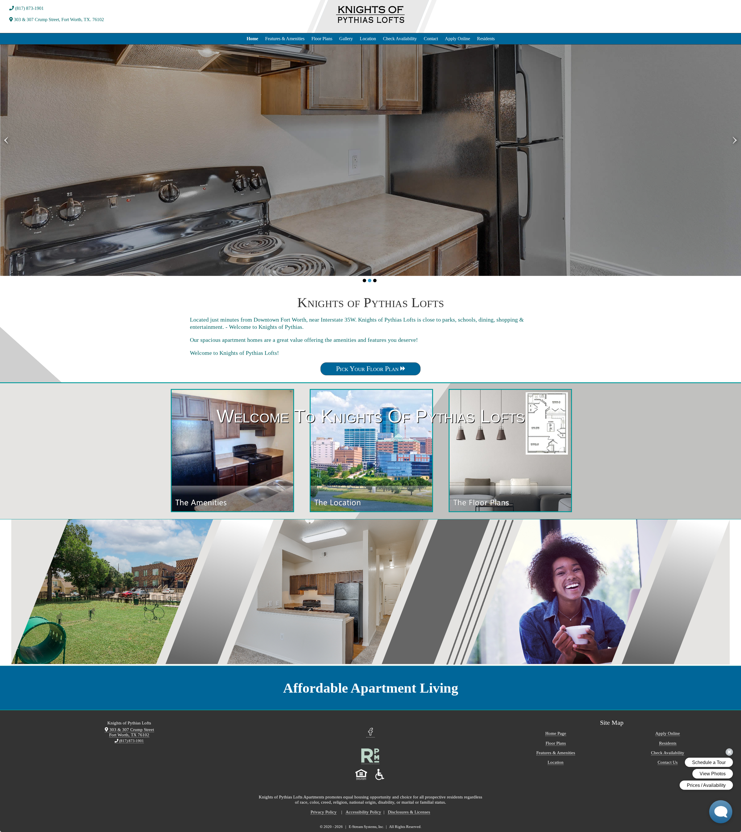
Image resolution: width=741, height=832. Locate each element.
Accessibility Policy (363, 811)
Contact (431, 38)
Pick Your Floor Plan (368, 368)
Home (252, 38)
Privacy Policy (324, 811)
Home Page (555, 733)
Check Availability (400, 38)
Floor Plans (321, 38)
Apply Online (457, 38)
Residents (486, 38)
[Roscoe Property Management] (370, 761)
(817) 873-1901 (29, 8)
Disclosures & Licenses (409, 811)
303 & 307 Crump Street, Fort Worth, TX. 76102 (58, 19)
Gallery (346, 38)
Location (368, 38)
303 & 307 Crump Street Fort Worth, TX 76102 (131, 732)
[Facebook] (370, 734)
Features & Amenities (285, 38)
